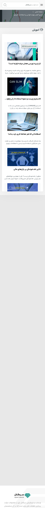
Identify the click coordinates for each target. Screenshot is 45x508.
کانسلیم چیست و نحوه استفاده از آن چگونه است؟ (22, 86)
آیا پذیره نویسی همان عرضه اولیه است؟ (22, 51)
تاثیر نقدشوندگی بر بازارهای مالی (22, 157)
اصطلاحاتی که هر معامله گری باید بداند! (22, 122)
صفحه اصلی (38, 12)
